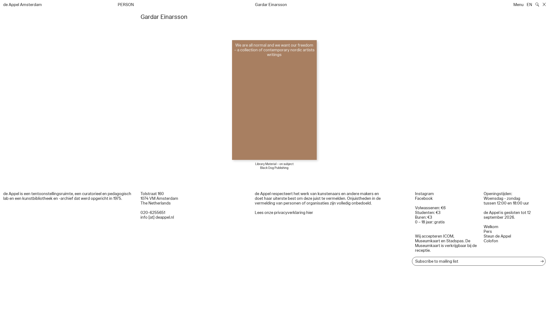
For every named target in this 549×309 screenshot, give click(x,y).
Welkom (491, 227)
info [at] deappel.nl (157, 217)
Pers (488, 231)
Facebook (424, 198)
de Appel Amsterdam (22, 5)
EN (529, 5)
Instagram (424, 194)
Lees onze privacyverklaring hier (284, 212)
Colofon (491, 241)
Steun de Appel (497, 236)
